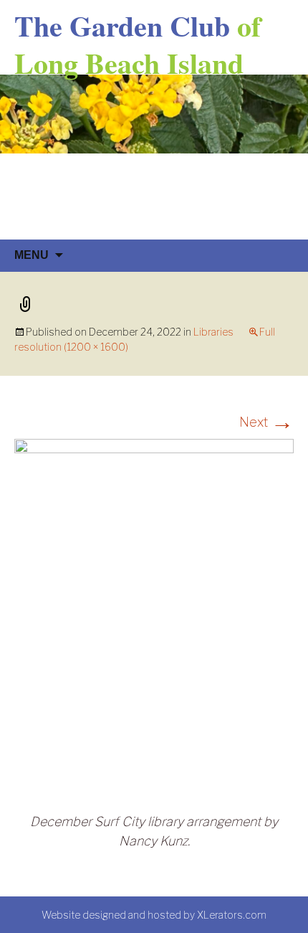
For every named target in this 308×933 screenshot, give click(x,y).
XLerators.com (231, 915)
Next (266, 422)
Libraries (213, 332)
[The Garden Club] (154, 157)
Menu (31, 255)
